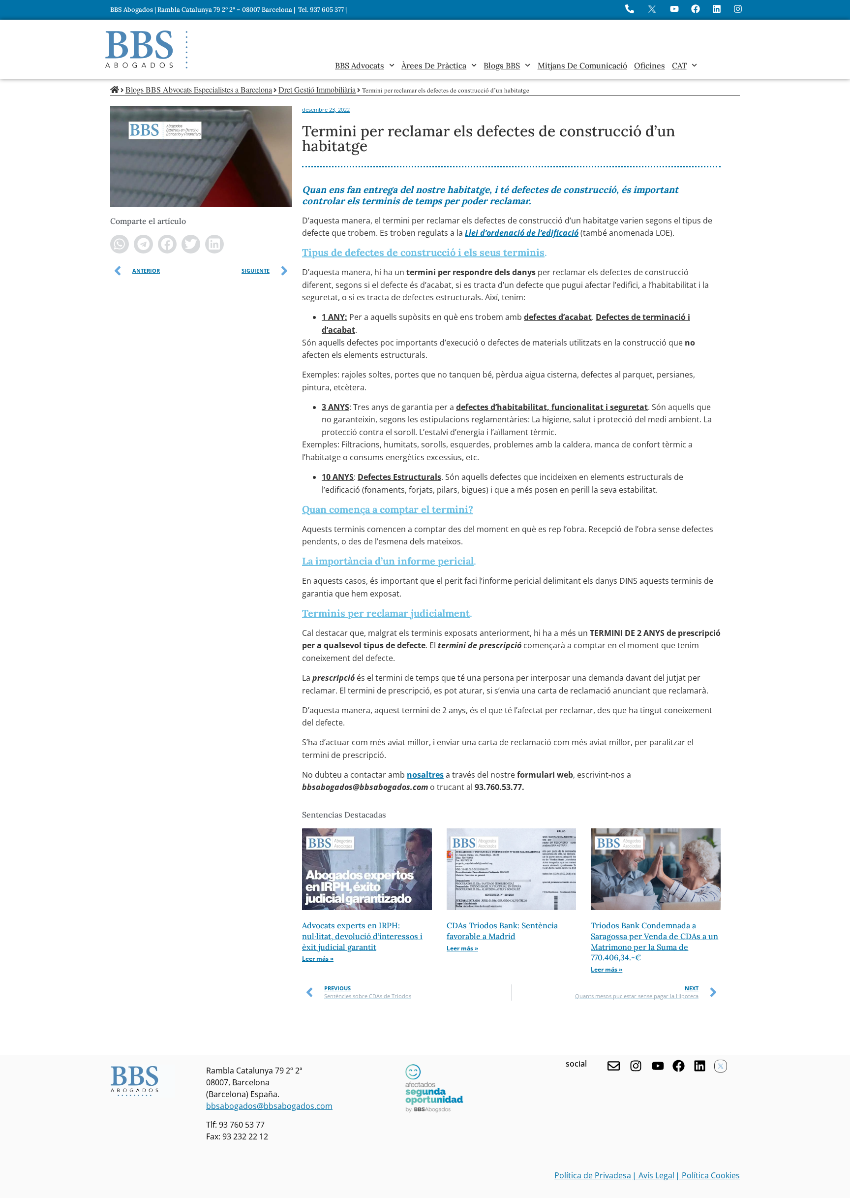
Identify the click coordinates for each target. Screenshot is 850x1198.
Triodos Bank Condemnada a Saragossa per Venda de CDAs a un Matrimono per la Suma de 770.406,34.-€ (654, 941)
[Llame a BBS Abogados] (629, 8)
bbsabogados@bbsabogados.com (269, 1106)
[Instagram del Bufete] (737, 8)
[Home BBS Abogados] (146, 49)
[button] (119, 244)
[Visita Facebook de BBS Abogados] (695, 8)
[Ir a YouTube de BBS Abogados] (674, 8)
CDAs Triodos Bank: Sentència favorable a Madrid (502, 930)
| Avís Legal (653, 1175)
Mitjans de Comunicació (582, 65)
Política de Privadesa (592, 1175)
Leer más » (318, 958)
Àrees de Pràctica (433, 65)
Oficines (649, 65)
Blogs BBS (502, 65)
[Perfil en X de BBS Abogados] (652, 9)
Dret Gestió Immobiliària (317, 89)
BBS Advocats (359, 65)
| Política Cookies (707, 1175)
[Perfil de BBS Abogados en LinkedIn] (716, 8)
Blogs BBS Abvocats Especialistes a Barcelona (198, 89)
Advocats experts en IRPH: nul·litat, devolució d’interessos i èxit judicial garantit (362, 935)
